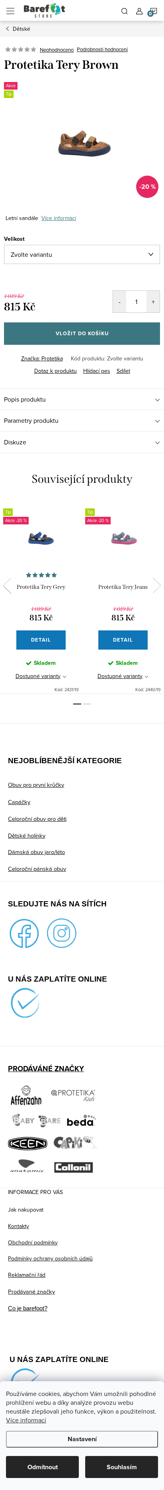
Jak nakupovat (25, 1210)
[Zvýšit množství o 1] (153, 301)
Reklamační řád (26, 1275)
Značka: (42, 358)
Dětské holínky (26, 835)
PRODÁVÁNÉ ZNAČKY (46, 1068)
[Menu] (10, 10)
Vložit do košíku (82, 333)
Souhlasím (122, 1467)
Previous (7, 586)
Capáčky (19, 802)
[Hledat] (124, 10)
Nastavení (82, 1439)
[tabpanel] (41, 596)
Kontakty (18, 1226)
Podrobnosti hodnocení (102, 49)
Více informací (26, 1420)
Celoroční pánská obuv (37, 868)
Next (157, 586)
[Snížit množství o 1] (119, 301)
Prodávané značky (31, 1291)
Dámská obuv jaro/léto (36, 852)
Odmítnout (42, 1467)
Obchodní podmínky (33, 1242)
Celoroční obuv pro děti (37, 818)
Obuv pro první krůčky (36, 784)
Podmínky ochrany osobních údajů (50, 1258)
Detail (41, 640)
